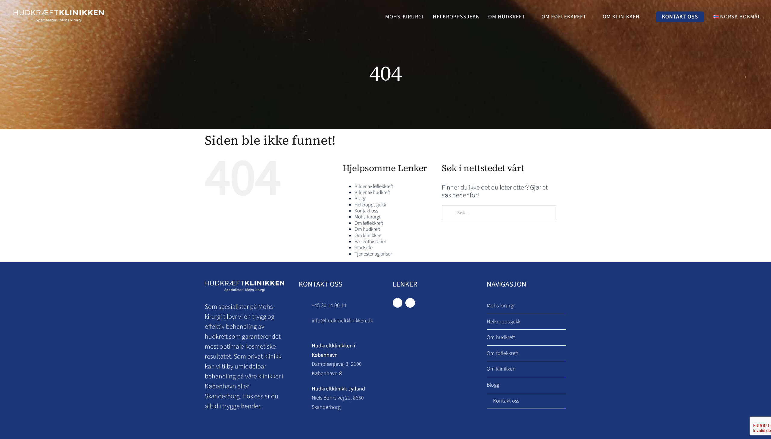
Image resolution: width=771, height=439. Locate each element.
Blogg (360, 198)
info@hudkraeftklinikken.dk (342, 321)
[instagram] (410, 303)
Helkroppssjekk (370, 205)
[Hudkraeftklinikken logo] (59, 9)
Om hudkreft (367, 229)
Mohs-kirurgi (367, 217)
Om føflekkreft (368, 223)
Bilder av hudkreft (372, 192)
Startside (363, 247)
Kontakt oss (366, 211)
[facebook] (397, 303)
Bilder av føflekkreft (373, 186)
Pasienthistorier (370, 241)
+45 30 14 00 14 (329, 305)
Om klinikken (368, 235)
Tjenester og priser (373, 254)
